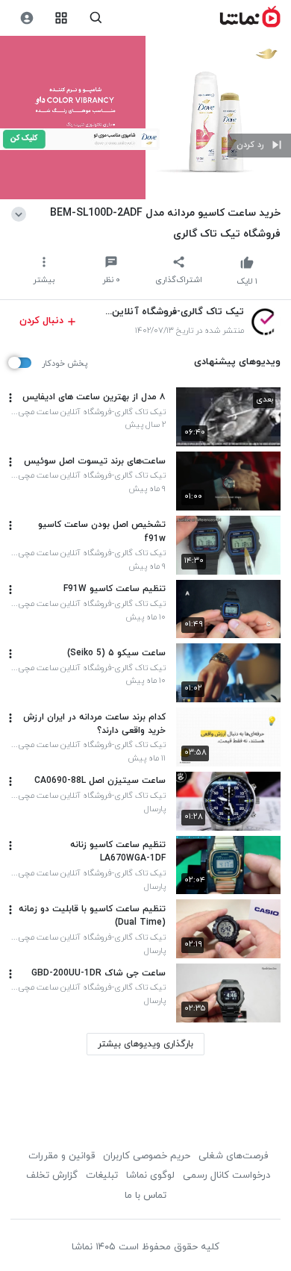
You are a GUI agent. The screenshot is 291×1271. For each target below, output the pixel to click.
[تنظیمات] (26, 18)
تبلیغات (102, 1175)
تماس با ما (145, 1195)
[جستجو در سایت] (96, 18)
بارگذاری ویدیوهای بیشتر (145, 1044)
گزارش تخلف (52, 1175)
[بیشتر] (10, 397)
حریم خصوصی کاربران (146, 1156)
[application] (145, 117)
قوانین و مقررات (61, 1156)
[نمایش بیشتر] (21, 212)
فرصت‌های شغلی (233, 1156)
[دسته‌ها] (62, 18)
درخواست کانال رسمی (226, 1175)
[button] (259, 145)
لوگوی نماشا (150, 1175)
